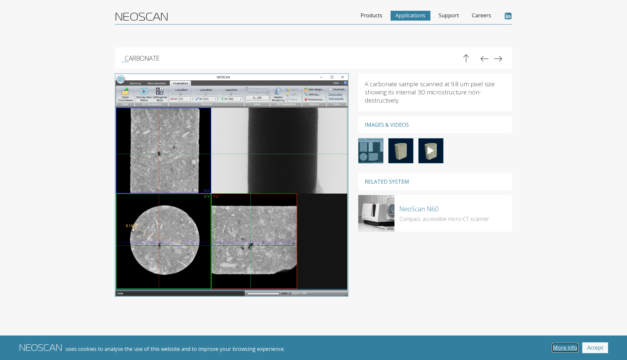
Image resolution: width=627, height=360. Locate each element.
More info (565, 347)
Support (449, 15)
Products (371, 15)
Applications (410, 15)
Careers (481, 15)
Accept (595, 347)
